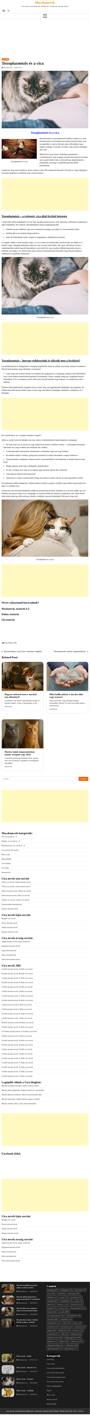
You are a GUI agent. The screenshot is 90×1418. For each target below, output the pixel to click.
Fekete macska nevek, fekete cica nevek (16, 891)
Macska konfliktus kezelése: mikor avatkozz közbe (20, 1086)
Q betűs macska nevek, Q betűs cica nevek (17, 1040)
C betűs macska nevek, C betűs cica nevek (17, 978)
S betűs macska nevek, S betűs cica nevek (17, 1049)
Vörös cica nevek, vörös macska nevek (16, 886)
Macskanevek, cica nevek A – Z (13, 845)
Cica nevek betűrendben (55, 1368)
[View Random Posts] (3, 11)
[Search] (8, 11)
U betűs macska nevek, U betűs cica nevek (17, 1058)
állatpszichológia (55, 1345)
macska (64, 1312)
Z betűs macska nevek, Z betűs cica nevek (17, 1076)
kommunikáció (78, 1308)
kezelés (52, 1308)
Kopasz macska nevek (10, 909)
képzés (52, 1312)
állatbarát (76, 1334)
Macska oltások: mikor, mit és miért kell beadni (19, 1104)
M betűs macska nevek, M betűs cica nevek (17, 1023)
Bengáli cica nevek (9, 918)
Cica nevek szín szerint (10, 850)
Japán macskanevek (9, 950)
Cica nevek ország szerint (56, 1377)
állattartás (72, 1345)
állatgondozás (55, 1338)
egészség (73, 1293)
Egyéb (49, 1390)
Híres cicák (6, 854)
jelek (79, 1301)
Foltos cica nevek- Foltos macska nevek (16, 882)
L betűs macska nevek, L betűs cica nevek (17, 1018)
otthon (77, 1323)
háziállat (53, 1301)
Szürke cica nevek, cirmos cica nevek (15, 900)
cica (51, 1293)
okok (66, 1323)
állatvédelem (71, 1349)
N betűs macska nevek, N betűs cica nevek (17, 1027)
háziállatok (67, 1301)
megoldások (54, 1323)
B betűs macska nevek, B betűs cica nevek (17, 974)
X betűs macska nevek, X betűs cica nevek (17, 1067)
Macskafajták (6, 859)
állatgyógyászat (73, 1338)
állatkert (52, 1341)
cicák (61, 1293)
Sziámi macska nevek (9, 927)
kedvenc (63, 1304)
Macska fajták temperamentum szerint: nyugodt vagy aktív (20, 753)
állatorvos (77, 1341)
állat (65, 1334)
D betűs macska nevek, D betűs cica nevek (17, 982)
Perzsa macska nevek (9, 923)
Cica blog (5, 59)
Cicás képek (6, 863)
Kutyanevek (6, 872)
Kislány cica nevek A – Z (11, 841)
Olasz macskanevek (9, 955)
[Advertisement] (45, 38)
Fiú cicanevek (8, 619)
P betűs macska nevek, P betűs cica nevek (17, 1036)
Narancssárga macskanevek (12, 904)
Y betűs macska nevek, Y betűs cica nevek (17, 1071)
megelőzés (66, 1319)
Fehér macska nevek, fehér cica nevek (16, 895)
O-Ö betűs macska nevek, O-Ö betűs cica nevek (19, 1031)
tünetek (78, 1330)
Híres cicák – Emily (24, 1356)
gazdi (64, 1297)
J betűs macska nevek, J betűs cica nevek (17, 1009)
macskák (53, 1319)
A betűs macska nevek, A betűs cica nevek (17, 969)
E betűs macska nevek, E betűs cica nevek (17, 987)
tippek (52, 1330)
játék (51, 1304)
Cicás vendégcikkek (54, 1386)
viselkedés (53, 1334)
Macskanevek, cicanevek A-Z (15, 608)
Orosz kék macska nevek (11, 959)
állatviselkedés (55, 1349)
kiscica (63, 1308)
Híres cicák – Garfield (25, 1391)
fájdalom (53, 1297)
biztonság (80, 1290)
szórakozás (66, 1327)
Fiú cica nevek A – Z (9, 837)
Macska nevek (52, 1399)
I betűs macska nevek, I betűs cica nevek (17, 1005)
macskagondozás (56, 1316)
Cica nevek (51, 1364)
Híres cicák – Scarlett (25, 1379)
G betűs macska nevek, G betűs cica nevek (17, 996)
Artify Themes (78, 1411)
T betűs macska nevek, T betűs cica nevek (17, 1054)
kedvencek (77, 1304)
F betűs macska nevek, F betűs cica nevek (17, 991)
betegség (53, 1290)
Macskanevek (45, 2)
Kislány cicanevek (10, 614)
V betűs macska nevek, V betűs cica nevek (17, 1063)
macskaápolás (73, 1316)
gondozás (76, 1297)
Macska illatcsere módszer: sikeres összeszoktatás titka (22, 1095)
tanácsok (80, 1327)
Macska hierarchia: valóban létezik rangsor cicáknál (21, 1099)
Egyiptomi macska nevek (11, 946)
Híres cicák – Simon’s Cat (26, 1367)
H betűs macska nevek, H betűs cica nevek (17, 1000)
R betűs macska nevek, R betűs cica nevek (17, 1045)
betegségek (66, 1290)
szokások (53, 1327)
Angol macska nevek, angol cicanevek (16, 941)
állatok (64, 1341)
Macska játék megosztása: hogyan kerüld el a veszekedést (23, 1090)
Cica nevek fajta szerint (55, 1373)
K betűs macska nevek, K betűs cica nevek (17, 1014)
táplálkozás (64, 1330)
